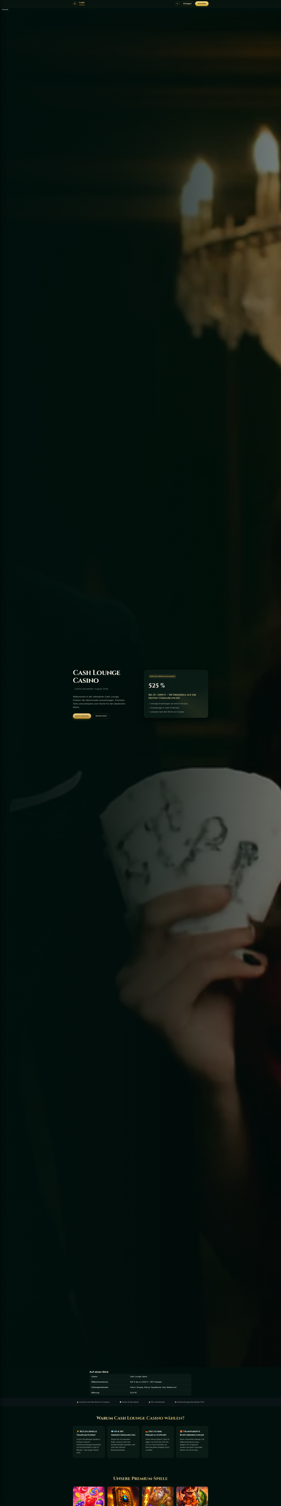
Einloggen (187, 4)
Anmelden (202, 4)
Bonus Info (101, 716)
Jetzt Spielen (82, 716)
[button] (177, 3)
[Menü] (74, 3)
